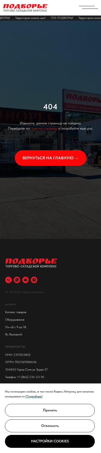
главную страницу (44, 246)
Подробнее (33, 396)
